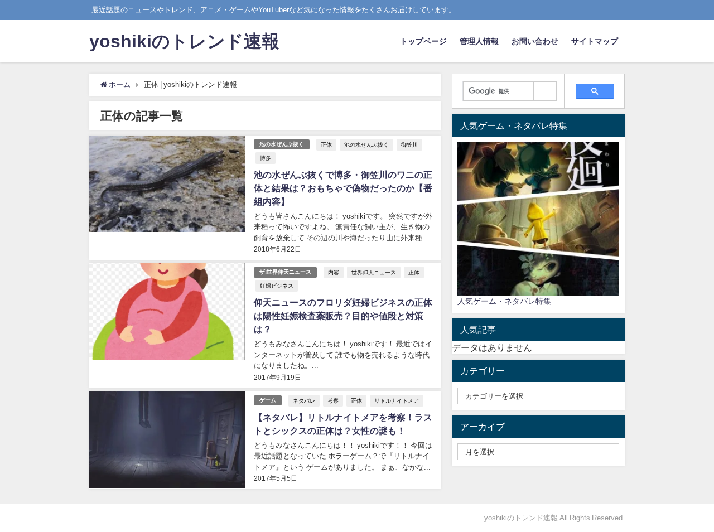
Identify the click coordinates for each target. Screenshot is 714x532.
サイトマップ (594, 41)
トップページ (423, 41)
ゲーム (267, 400)
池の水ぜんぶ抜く (281, 144)
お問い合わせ (535, 41)
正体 (326, 144)
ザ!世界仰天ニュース (285, 271)
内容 (333, 272)
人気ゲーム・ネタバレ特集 (504, 301)
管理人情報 (479, 41)
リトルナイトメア (396, 400)
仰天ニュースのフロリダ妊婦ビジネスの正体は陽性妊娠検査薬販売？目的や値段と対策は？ (343, 315)
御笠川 (409, 144)
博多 (265, 158)
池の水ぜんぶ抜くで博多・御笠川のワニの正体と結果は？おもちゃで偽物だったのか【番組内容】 (343, 188)
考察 (333, 400)
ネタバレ (304, 400)
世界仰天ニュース (373, 272)
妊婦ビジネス (276, 285)
